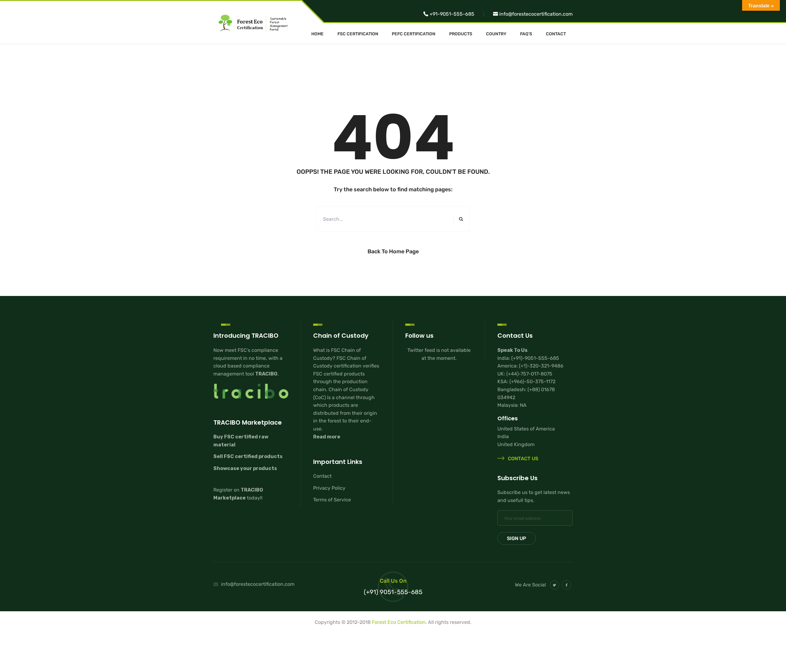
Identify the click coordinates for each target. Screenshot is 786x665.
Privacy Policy (329, 488)
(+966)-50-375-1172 (532, 381)
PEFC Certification (413, 34)
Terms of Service (332, 500)
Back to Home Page (393, 251)
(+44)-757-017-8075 (529, 374)
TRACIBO (266, 374)
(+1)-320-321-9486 (541, 366)
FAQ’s (526, 34)
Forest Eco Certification (399, 622)
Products (460, 34)
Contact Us (522, 459)
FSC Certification (357, 34)
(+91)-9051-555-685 (535, 358)
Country (496, 34)
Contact (556, 34)
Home (317, 34)
